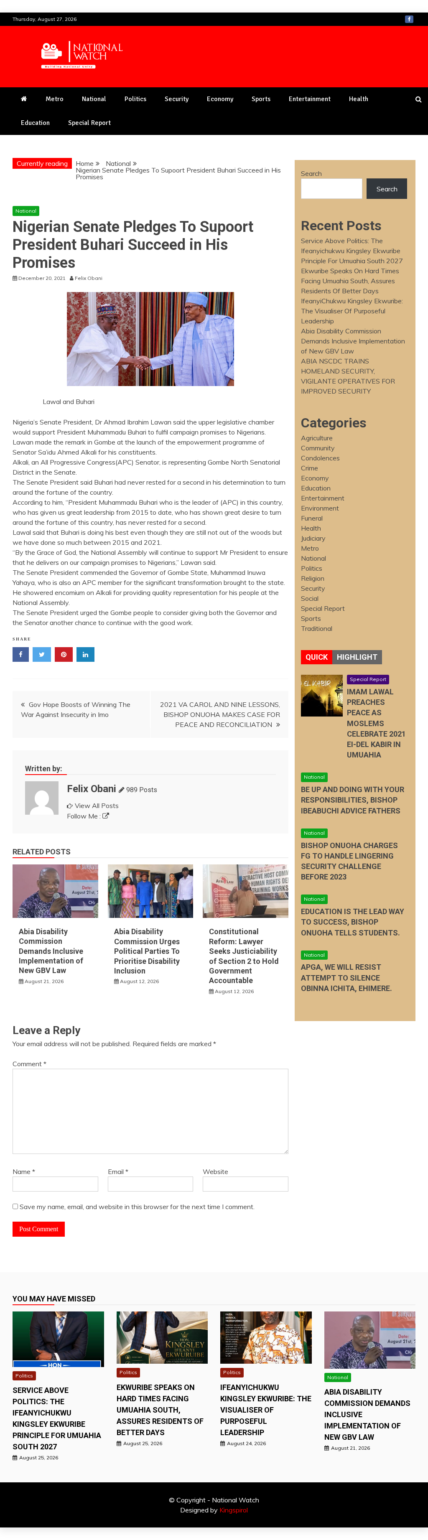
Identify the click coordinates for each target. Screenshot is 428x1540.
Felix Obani (91, 789)
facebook (409, 19)
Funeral (312, 518)
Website (215, 1171)
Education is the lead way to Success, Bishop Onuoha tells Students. (352, 922)
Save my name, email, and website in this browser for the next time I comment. (137, 1206)
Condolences (320, 458)
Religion (312, 578)
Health (358, 99)
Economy (220, 99)
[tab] (316, 657)
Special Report (89, 123)
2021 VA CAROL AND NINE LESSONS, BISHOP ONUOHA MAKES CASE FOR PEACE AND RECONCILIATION (220, 714)
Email (118, 1171)
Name (24, 1171)
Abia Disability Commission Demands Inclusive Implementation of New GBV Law (51, 951)
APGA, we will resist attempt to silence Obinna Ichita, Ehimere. (346, 977)
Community (318, 448)
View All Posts (97, 805)
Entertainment (310, 99)
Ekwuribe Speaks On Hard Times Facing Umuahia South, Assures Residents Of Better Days (350, 281)
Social (309, 598)
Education (35, 123)
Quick (317, 657)
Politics (135, 99)
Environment (320, 508)
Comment (29, 1064)
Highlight (357, 657)
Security (177, 99)
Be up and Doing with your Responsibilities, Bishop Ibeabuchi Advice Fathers (352, 800)
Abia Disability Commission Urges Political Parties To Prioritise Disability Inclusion (147, 951)
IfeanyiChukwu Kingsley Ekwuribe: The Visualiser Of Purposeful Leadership (352, 311)
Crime (309, 468)
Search (311, 173)
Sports (261, 99)
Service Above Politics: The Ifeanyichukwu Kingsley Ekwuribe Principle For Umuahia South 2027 (352, 250)
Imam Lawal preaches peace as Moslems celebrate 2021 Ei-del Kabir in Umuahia (376, 723)
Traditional (316, 628)
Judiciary (313, 538)
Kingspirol (233, 1510)
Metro (55, 99)
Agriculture (317, 438)
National (94, 99)
